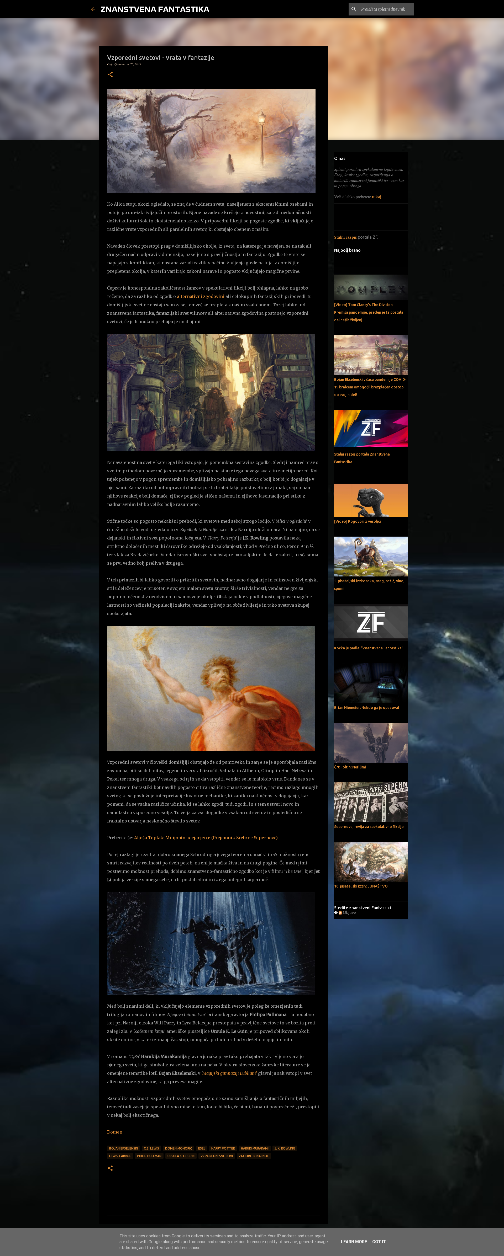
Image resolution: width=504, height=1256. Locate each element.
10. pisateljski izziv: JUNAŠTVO (361, 886)
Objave (349, 912)
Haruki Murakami (255, 1148)
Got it (379, 1241)
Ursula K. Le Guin (181, 1156)
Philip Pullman (149, 1156)
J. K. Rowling (285, 1148)
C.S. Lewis (151, 1148)
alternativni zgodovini (200, 296)
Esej (201, 1148)
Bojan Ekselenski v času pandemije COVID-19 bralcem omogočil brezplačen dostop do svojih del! (370, 387)
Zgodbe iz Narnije (254, 1156)
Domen (114, 1132)
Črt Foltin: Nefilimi (350, 767)
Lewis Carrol (120, 1156)
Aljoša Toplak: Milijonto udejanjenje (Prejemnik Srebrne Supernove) (206, 837)
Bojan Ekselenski (123, 1148)
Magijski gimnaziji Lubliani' (229, 1073)
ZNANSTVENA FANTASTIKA (155, 9)
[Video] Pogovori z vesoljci (357, 521)
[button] (110, 74)
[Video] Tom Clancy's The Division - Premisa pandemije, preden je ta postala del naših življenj (368, 312)
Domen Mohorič (178, 1148)
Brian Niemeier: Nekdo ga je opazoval (366, 708)
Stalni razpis (345, 237)
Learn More (354, 1241)
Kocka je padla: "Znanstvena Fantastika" (368, 648)
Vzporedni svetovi (217, 1156)
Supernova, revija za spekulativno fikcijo (369, 827)
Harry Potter (223, 1148)
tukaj (376, 197)
